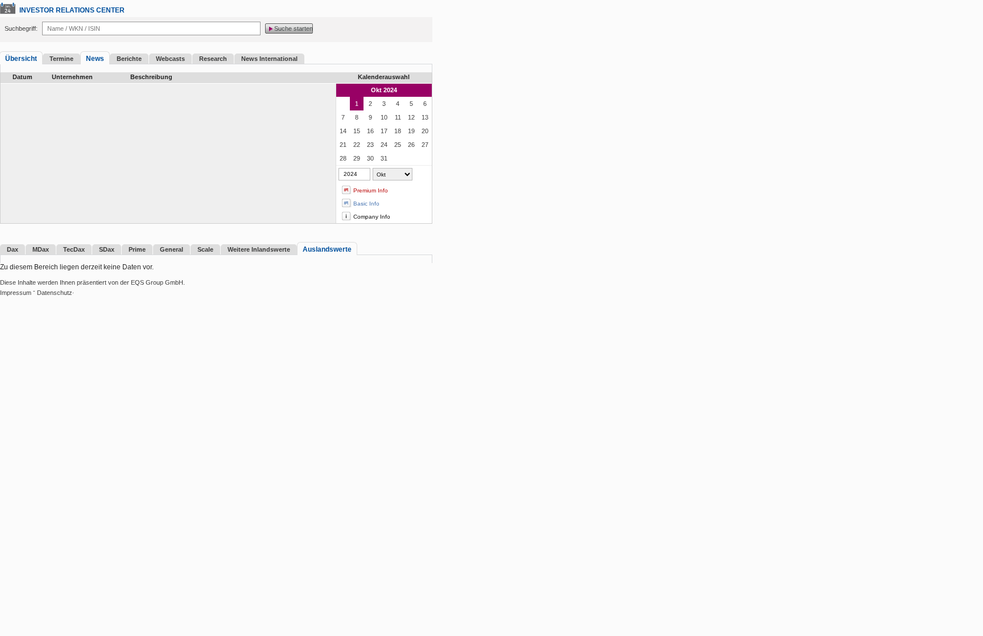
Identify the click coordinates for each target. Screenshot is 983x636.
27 (425, 144)
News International (269, 58)
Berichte (129, 58)
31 (384, 158)
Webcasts (170, 58)
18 (397, 131)
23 (370, 144)
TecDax (74, 249)
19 (411, 131)
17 (384, 131)
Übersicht (21, 59)
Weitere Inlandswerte (259, 249)
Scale (205, 249)
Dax (12, 249)
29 (356, 158)
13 (425, 117)
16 (370, 131)
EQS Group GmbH (157, 282)
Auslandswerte (327, 249)
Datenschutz (54, 292)
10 (384, 117)
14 (343, 131)
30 (370, 158)
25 (397, 144)
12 (411, 117)
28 (343, 158)
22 (356, 144)
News (95, 59)
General (171, 249)
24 (384, 144)
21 (343, 144)
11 (398, 117)
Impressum (15, 292)
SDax (106, 249)
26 (411, 144)
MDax (40, 249)
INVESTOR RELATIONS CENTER (72, 10)
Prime (137, 249)
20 (425, 131)
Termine (61, 58)
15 (356, 131)
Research (213, 58)
